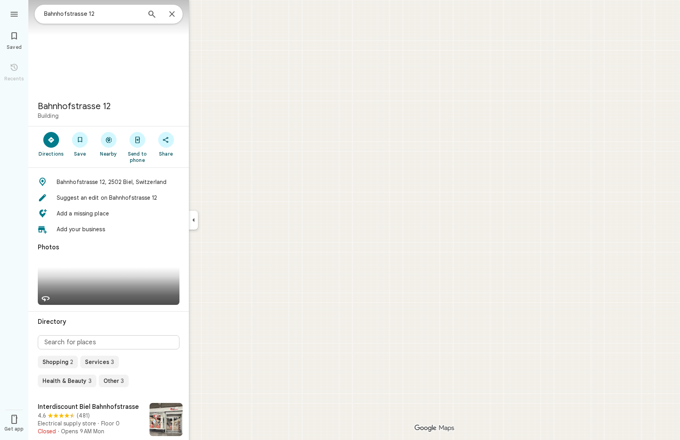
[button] (108, 182)
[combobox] (92, 14)
